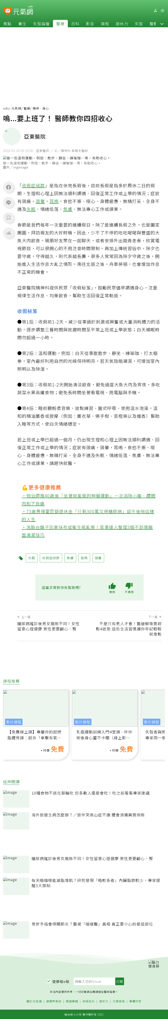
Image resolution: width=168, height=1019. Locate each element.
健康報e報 (60, 981)
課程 (105, 23)
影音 (90, 23)
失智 (139, 23)
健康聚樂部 (53, 1001)
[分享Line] (8, 202)
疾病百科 (88, 1001)
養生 (22, 23)
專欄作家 (135, 1001)
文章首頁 (119, 1001)
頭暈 (40, 201)
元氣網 (16, 108)
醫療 (60, 23)
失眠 (31, 209)
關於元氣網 (34, 1001)
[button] (162, 24)
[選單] (162, 10)
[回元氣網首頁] (23, 10)
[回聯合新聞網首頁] (7, 11)
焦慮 (67, 209)
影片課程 (13, 722)
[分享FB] (8, 187)
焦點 (7, 23)
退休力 (122, 23)
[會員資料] (155, 10)
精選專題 (72, 1001)
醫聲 (154, 23)
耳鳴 (54, 201)
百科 (75, 23)
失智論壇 (41, 23)
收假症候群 (33, 185)
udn (6, 108)
